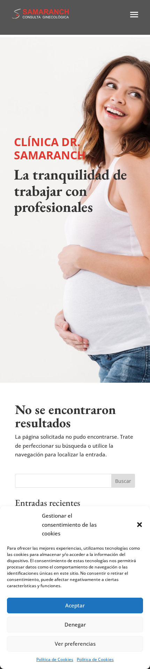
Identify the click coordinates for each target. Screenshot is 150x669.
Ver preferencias (75, 643)
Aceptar (75, 605)
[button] (139, 524)
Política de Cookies (54, 659)
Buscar (123, 481)
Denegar (75, 624)
